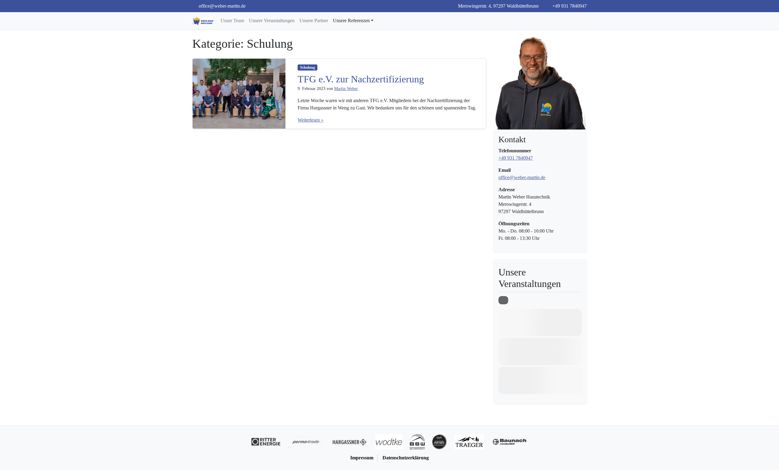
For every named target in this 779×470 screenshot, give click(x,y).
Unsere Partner (313, 20)
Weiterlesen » (310, 120)
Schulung (307, 67)
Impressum (361, 457)
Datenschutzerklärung (406, 457)
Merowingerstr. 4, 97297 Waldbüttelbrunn (498, 6)
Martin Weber (346, 88)
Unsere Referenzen (351, 20)
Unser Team (232, 20)
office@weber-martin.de (521, 177)
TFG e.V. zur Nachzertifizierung (361, 79)
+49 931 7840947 (569, 6)
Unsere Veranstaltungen (272, 20)
